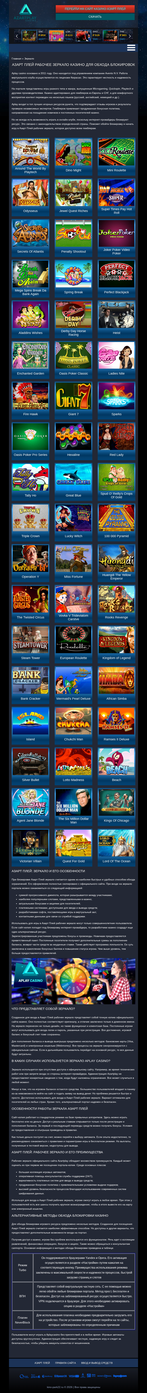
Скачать (95, 16)
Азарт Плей (42, 1362)
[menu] (131, 48)
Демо (30, 151)
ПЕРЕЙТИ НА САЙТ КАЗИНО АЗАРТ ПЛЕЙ (95, 9)
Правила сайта (65, 1362)
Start (132, 35)
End (19, 35)
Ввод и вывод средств (97, 1362)
